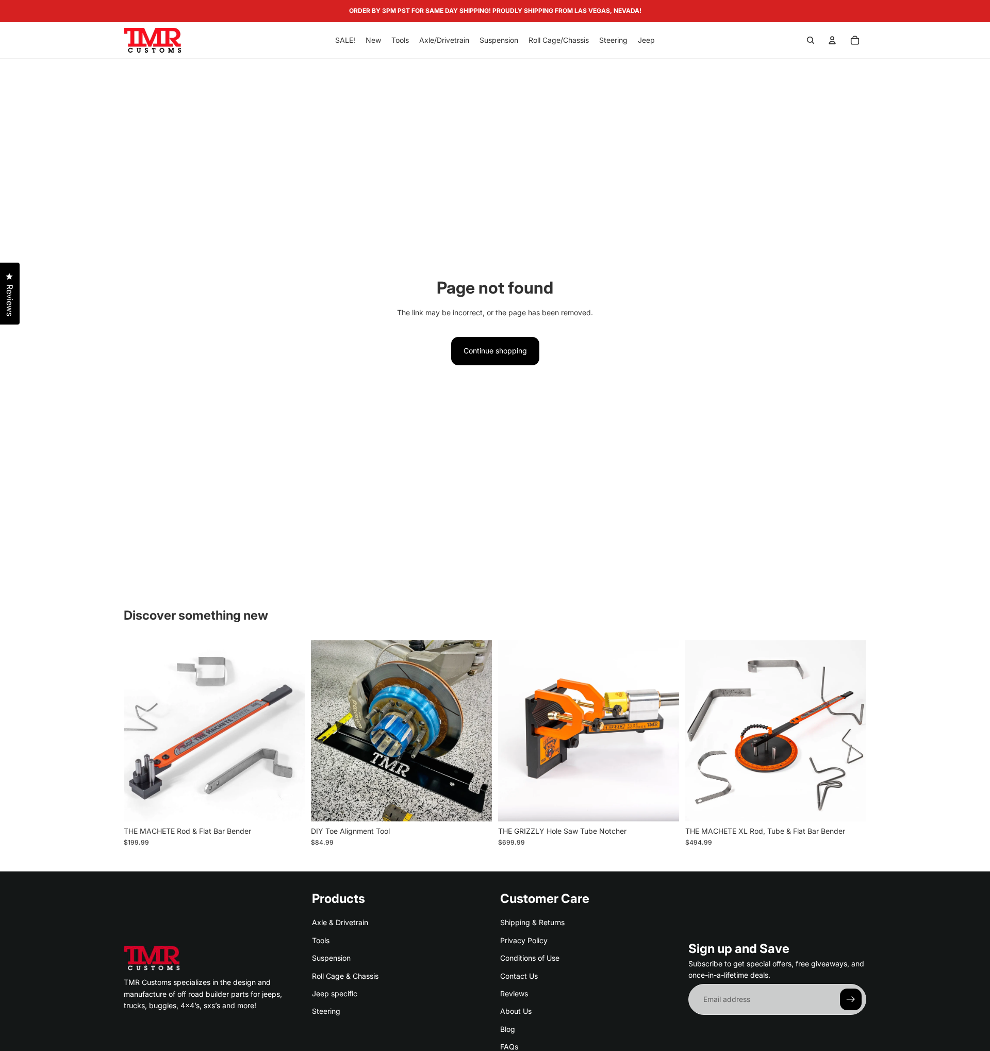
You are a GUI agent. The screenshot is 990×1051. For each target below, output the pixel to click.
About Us (516, 1011)
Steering (326, 1011)
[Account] (832, 40)
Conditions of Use (529, 957)
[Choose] (476, 805)
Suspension (331, 957)
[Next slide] (289, 730)
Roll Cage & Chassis (345, 975)
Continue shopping (495, 350)
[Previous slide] (139, 730)
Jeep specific (334, 993)
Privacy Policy (524, 939)
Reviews (514, 993)
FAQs (509, 1046)
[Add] (288, 805)
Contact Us (519, 975)
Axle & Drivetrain (340, 922)
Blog (507, 1028)
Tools (320, 939)
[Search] (810, 40)
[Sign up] (851, 999)
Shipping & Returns (532, 922)
